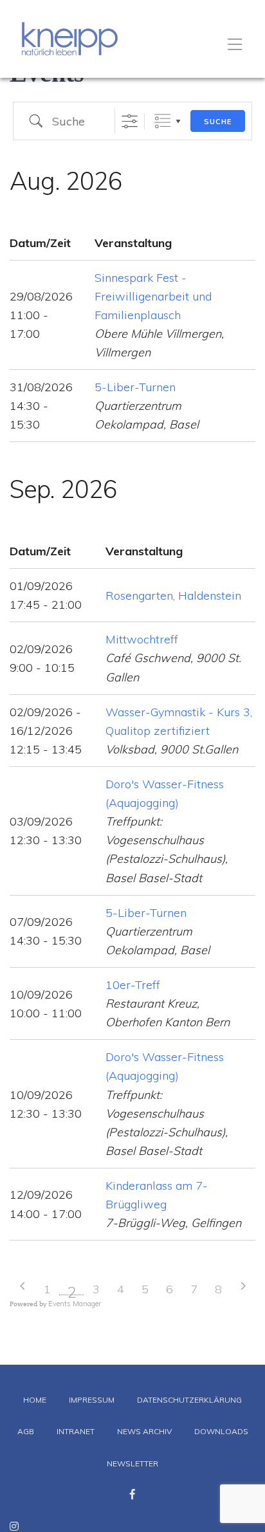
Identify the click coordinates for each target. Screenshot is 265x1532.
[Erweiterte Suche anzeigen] (130, 121)
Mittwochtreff (141, 639)
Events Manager (74, 1303)
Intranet (76, 1431)
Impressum (91, 1400)
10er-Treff (132, 984)
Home (34, 1400)
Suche (218, 121)
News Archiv (144, 1431)
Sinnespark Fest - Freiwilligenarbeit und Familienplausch (153, 296)
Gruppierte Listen (162, 121)
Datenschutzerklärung (189, 1400)
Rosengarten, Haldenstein (173, 595)
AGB (25, 1431)
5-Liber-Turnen (135, 387)
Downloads (221, 1431)
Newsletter (132, 1463)
